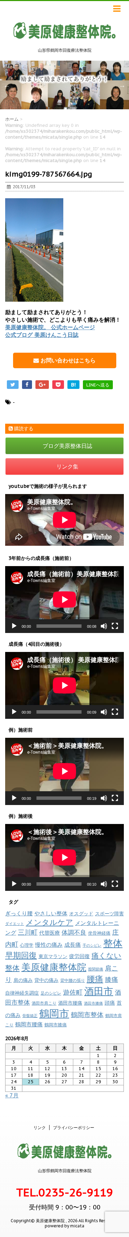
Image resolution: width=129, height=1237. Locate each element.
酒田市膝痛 (93, 1003)
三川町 (27, 932)
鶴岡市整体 (87, 1014)
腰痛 (95, 979)
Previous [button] (6, 85)
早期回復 (21, 955)
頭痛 (110, 1002)
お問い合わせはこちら (67, 360)
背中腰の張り (72, 980)
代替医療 (49, 932)
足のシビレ (51, 993)
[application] (64, 599)
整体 (112, 943)
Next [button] (122, 85)
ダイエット (14, 923)
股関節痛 (95, 969)
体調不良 (74, 932)
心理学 (26, 945)
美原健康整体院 (53, 967)
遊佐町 (73, 992)
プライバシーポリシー (73, 1127)
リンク (39, 1127)
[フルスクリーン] (114, 626)
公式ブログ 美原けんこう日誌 (41, 334)
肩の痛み (23, 980)
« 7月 (12, 1095)
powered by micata (64, 1225)
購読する (23, 428)
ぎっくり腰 (19, 913)
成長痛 (72, 944)
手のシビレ (92, 945)
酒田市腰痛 (70, 1003)
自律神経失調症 (22, 993)
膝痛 (111, 979)
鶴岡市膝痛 (55, 1025)
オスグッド (81, 913)
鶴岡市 (54, 1013)
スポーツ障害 (109, 913)
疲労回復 (79, 956)
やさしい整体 (50, 913)
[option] (64, 85)
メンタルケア (49, 922)
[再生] (14, 626)
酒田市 (98, 991)
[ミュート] (103, 626)
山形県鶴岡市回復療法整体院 (65, 1170)
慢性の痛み (49, 944)
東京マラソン (53, 956)
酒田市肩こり (44, 1003)
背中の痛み (46, 980)
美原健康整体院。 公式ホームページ (50, 327)
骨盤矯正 (29, 1015)
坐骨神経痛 (99, 933)
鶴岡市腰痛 (29, 1024)
